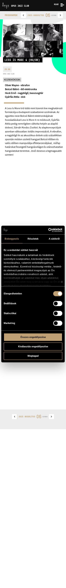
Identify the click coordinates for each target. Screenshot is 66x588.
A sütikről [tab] (54, 238)
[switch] (57, 303)
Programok (11, 15)
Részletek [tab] (33, 238)
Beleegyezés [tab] (12, 238)
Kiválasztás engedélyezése (33, 346)
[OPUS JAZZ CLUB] (1, 1)
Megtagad (33, 355)
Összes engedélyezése (33, 337)
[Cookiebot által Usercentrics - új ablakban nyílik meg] (48, 230)
